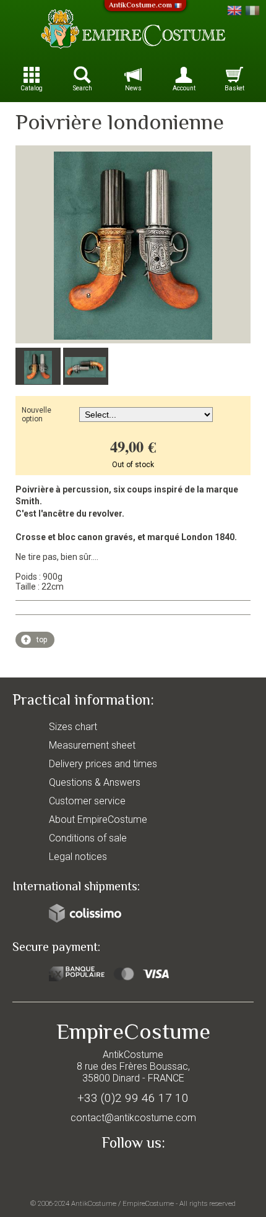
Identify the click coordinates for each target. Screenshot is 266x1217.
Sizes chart (73, 727)
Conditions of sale (88, 838)
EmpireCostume (148, 1203)
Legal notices (78, 856)
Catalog (31, 88)
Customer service (87, 801)
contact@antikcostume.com (133, 1118)
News (133, 88)
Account (184, 88)
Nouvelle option (36, 414)
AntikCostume (93, 1203)
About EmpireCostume (98, 819)
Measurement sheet (92, 745)
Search (82, 88)
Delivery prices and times (103, 764)
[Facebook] (133, 1171)
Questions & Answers (94, 782)
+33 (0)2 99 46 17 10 (133, 1098)
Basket (234, 88)
